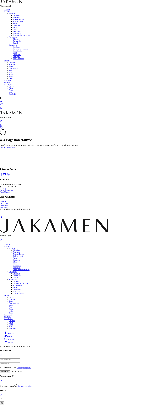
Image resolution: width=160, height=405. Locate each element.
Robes (11, 66)
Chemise (12, 86)
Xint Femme (4, 207)
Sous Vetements (18, 59)
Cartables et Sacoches (20, 49)
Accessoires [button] (13, 45)
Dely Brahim (4, 203)
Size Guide (12, 94)
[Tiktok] (9, 175)
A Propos (3, 188)
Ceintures (16, 47)
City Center (4, 205)
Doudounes (17, 31)
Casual (15, 43)
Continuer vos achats (25, 386)
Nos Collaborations (6, 190)
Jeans (10, 92)
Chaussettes (17, 55)
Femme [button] (6, 61)
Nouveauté (8, 80)
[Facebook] (1, 175)
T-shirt (11, 90)
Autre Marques (5, 192)
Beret (15, 53)
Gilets (15, 29)
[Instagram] (6, 175)
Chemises (16, 15)
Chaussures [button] (13, 37)
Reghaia (3, 201)
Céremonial (17, 41)
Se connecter (5, 371)
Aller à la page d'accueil (8, 147)
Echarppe (16, 57)
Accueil (7, 10)
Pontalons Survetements (21, 35)
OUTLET (7, 82)
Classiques (16, 39)
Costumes (16, 25)
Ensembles (16, 33)
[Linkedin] (4, 175)
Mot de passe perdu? (24, 368)
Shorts (11, 74)
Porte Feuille (17, 51)
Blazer (15, 27)
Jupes (11, 70)
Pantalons (16, 17)
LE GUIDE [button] (8, 84)
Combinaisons (14, 68)
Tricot (11, 88)
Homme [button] (7, 12)
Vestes (15, 23)
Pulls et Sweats (18, 21)
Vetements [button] (12, 13)
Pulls (10, 72)
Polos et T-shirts (18, 19)
